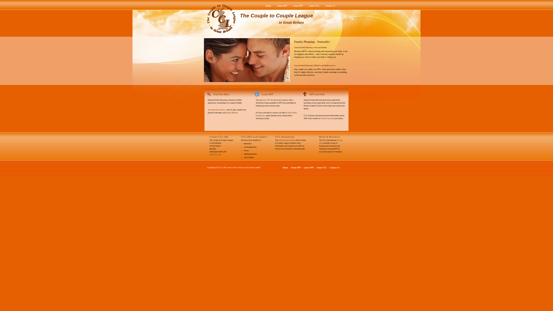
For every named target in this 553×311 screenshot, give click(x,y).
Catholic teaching (327, 118)
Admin (258, 168)
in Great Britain (291, 22)
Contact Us (330, 5)
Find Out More (221, 94)
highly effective (232, 113)
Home (268, 5)
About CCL (314, 5)
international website (287, 140)
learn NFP (266, 100)
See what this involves (216, 110)
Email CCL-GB (215, 155)
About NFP (282, 5)
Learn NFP (298, 5)
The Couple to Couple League (276, 16)
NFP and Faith (317, 94)
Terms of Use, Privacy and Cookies (240, 168)
